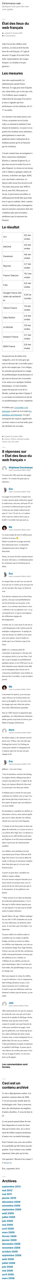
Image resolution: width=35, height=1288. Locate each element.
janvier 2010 (9, 1198)
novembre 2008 (11, 1247)
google (26, 439)
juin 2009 (7, 1221)
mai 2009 (7, 1224)
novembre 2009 (11, 1205)
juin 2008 (7, 1266)
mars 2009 (8, 1232)
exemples (20, 439)
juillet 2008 (8, 1263)
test (9, 442)
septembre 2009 (11, 1209)
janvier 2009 (9, 1240)
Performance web (11, 3)
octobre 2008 (10, 1251)
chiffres (13, 439)
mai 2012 (7, 1190)
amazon (7, 439)
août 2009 (8, 1213)
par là (9, 1162)
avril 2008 (8, 1274)
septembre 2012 (11, 1186)
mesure (4, 442)
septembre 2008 (11, 1255)
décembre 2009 (11, 1201)
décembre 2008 (11, 1243)
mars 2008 (8, 1278)
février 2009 (9, 1236)
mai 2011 (7, 1194)
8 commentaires (9, 36)
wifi (13, 442)
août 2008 (8, 1259)
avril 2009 (8, 1228)
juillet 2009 (8, 1217)
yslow (17, 442)
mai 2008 (7, 1270)
